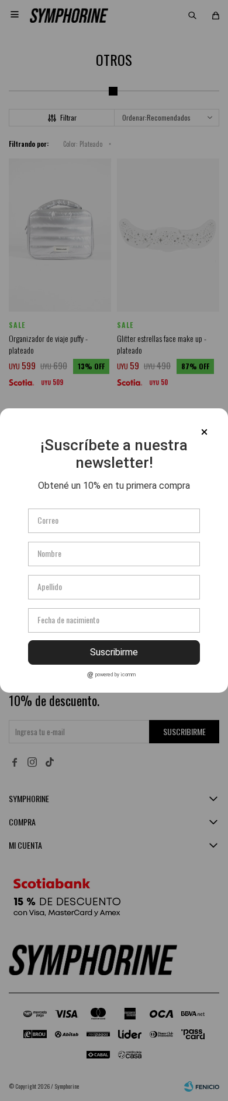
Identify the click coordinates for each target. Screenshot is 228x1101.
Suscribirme (114, 652)
